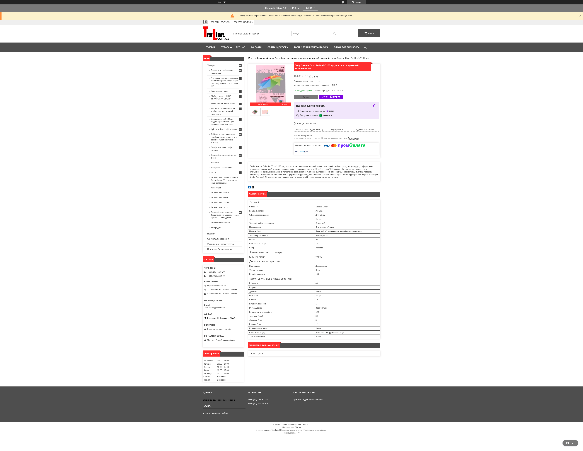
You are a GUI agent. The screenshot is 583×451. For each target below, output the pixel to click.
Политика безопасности (219, 249)
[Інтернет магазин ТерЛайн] (216, 33)
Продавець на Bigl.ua (291, 427)
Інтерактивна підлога (220, 223)
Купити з (325, 97)
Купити (306, 97)
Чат (572, 443)
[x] (253, 188)
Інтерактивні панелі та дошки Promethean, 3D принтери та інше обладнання (224, 180)
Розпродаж (216, 227)
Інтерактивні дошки (220, 192)
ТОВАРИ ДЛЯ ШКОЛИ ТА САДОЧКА (311, 47)
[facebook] (249, 188)
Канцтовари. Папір (219, 91)
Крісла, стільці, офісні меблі (224, 129)
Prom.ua (306, 425)
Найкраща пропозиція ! (221, 167)
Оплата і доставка (278, 47)
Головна (210, 47)
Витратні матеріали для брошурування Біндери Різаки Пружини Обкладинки (225, 215)
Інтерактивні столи (219, 207)
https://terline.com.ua (216, 286)
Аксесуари (216, 188)
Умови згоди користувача (220, 244)
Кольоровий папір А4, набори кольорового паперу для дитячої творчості (293, 58)
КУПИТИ (310, 8)
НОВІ (213, 172)
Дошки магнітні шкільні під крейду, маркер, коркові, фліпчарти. (223, 111)
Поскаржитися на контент (291, 430)
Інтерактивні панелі (220, 202)
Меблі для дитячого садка (223, 103)
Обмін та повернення (218, 238)
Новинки (215, 163)
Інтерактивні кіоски (219, 197)
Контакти (256, 47)
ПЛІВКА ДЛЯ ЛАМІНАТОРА (347, 47)
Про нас (240, 47)
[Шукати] (334, 33)
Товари (225, 47)
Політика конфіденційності (315, 430)
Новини (211, 233)
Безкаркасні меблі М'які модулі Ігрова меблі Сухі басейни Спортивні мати (222, 122)
